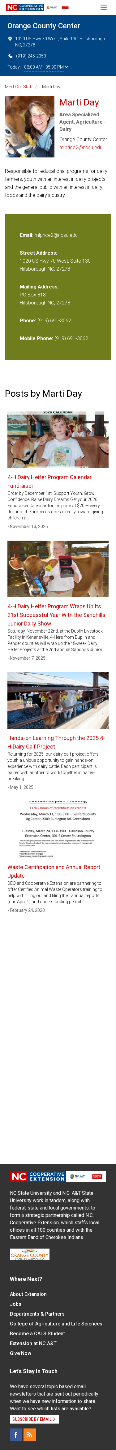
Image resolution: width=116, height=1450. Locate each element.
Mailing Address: (39, 287)
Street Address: (38, 253)
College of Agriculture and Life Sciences (56, 1324)
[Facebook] (16, 1434)
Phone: (28, 321)
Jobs (15, 1304)
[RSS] (30, 1434)
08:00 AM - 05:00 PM (44, 67)
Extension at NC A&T (33, 1343)
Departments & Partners (37, 1314)
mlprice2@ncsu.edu (80, 147)
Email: (27, 235)
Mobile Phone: (36, 338)
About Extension (28, 1294)
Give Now (20, 1353)
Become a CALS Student (37, 1334)
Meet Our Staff (19, 86)
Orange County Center (43, 26)
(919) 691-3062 (54, 321)
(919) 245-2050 (31, 56)
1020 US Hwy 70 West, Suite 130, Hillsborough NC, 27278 (60, 41)
